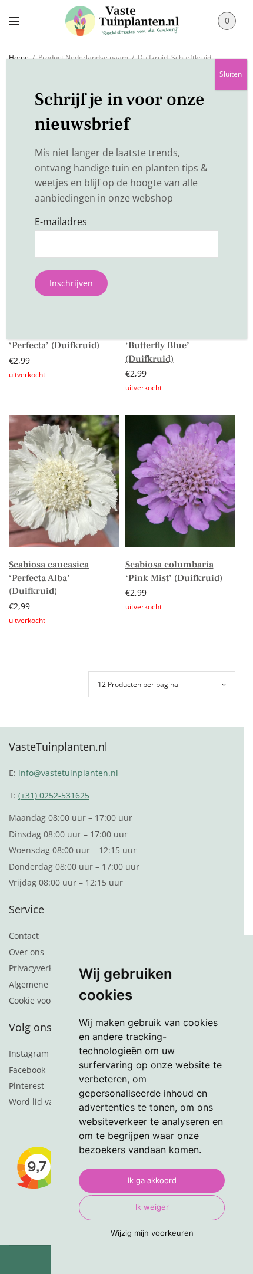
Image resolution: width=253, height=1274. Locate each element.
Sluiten (230, 74)
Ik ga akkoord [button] (152, 1180)
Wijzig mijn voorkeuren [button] (152, 1232)
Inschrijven (71, 283)
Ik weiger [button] (152, 1207)
